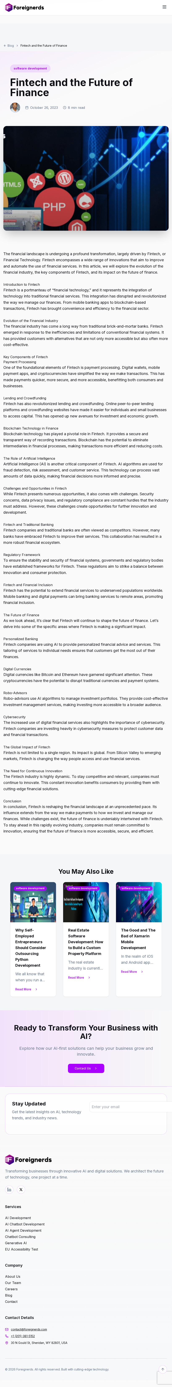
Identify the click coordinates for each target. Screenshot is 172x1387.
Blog (11, 45)
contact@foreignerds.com (29, 1329)
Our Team (13, 1283)
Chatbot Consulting (20, 1237)
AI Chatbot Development (24, 1224)
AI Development (18, 1218)
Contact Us (83, 1068)
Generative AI (16, 1243)
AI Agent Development (23, 1230)
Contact (11, 1302)
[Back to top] (163, 1369)
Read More (23, 989)
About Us (12, 1276)
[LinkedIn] (9, 1189)
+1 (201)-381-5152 (23, 1336)
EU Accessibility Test (21, 1249)
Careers (11, 1289)
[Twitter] (21, 1189)
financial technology (71, 290)
